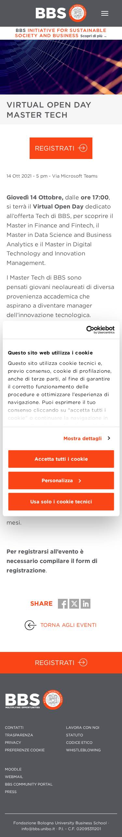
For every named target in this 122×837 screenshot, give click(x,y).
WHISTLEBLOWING (83, 750)
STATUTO (74, 735)
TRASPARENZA (19, 735)
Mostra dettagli (82, 438)
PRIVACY (13, 742)
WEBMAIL (14, 777)
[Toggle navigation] (104, 13)
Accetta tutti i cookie (61, 459)
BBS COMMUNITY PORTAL (29, 784)
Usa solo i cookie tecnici (61, 502)
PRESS (11, 792)
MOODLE (13, 769)
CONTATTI (14, 727)
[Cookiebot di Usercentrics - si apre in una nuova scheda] (87, 329)
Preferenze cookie (25, 750)
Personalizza (57, 480)
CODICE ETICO (79, 742)
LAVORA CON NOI (82, 727)
